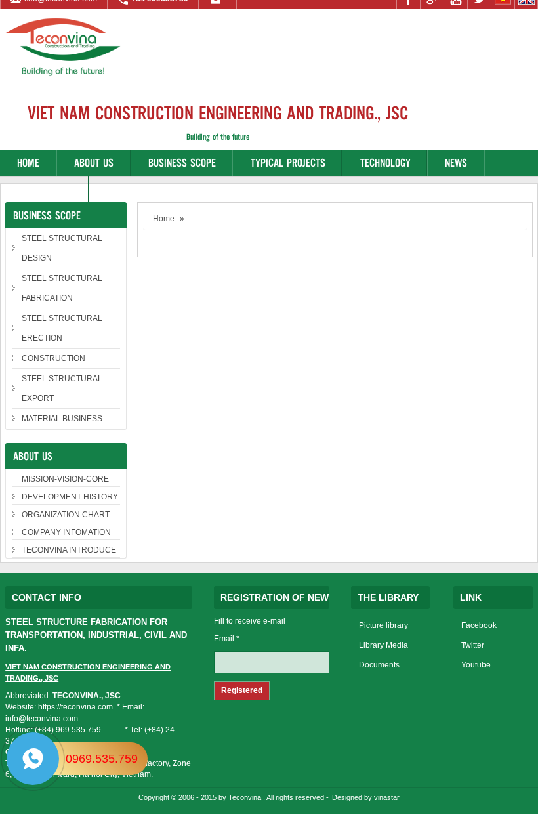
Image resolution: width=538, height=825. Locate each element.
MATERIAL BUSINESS (62, 418)
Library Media (383, 645)
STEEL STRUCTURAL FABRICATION (62, 288)
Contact (124, 188)
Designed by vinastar (366, 797)
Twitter (472, 645)
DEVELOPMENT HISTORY (70, 496)
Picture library (383, 625)
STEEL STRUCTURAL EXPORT (62, 388)
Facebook (479, 625)
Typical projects (288, 162)
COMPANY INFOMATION (66, 532)
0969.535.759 (102, 758)
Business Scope (182, 162)
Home (28, 162)
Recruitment (44, 188)
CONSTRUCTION (53, 358)
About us (94, 162)
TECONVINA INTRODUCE (69, 550)
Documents (379, 664)
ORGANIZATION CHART (66, 514)
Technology (385, 162)
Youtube (476, 664)
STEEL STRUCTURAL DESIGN (62, 248)
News (456, 162)
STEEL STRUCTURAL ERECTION (62, 328)
